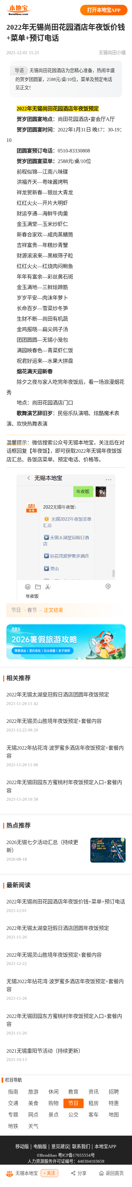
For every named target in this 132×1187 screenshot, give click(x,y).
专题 (13, 1114)
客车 (93, 1114)
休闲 (53, 1091)
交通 (13, 1103)
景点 (53, 1114)
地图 (114, 1114)
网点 (33, 1114)
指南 (13, 1091)
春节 (32, 610)
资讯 (93, 1091)
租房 (93, 1103)
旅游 (33, 1091)
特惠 (114, 1103)
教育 (73, 1091)
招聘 (114, 1091)
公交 (73, 1114)
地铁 (13, 1126)
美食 (33, 1103)
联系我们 (81, 1146)
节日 (16, 610)
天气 (33, 1126)
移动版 (22, 1146)
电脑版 (40, 1146)
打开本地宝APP (103, 10)
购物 (53, 1103)
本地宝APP (105, 1146)
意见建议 (60, 1146)
